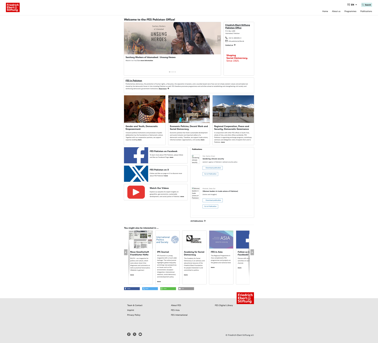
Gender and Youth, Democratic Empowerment (142, 127)
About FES (176, 305)
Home (325, 11)
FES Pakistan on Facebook (163, 151)
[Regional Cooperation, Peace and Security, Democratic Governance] (233, 109)
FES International (179, 315)
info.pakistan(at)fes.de (236, 41)
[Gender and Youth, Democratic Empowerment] (144, 109)
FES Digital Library (224, 305)
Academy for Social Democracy (189, 253)
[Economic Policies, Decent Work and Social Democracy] (189, 109)
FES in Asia (211, 251)
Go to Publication (210, 174)
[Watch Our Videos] (136, 192)
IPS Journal (158, 251)
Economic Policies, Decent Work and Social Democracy (189, 127)
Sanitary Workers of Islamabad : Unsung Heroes (151, 57)
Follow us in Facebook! (238, 253)
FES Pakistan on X (159, 169)
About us (336, 11)
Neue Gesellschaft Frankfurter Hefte (134, 253)
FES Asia (175, 310)
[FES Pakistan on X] (136, 173)
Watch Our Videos (159, 188)
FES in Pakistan (134, 80)
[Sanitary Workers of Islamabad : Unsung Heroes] (172, 38)
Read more (163, 89)
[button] (126, 38)
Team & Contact (134, 305)
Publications (366, 11)
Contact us (229, 45)
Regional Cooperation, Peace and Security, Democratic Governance (231, 127)
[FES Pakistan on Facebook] (136, 155)
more (139, 140)
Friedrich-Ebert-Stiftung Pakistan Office (237, 26)
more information (146, 60)
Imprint (130, 310)
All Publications (196, 221)
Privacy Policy (133, 315)
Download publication (213, 168)
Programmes (350, 11)
